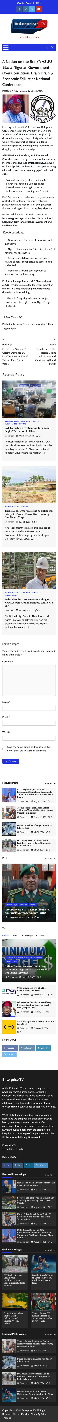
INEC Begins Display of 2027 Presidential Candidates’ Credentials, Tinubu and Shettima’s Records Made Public (35, 793)
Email (6, 717)
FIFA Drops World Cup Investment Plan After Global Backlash (36, 1184)
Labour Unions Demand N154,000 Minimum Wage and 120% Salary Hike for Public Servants (27, 969)
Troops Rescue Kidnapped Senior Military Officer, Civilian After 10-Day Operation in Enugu (35, 810)
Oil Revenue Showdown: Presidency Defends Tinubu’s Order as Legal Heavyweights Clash (34, 1005)
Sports (22, 424)
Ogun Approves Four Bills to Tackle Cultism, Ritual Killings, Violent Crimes (14, 1318)
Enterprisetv (37, 90)
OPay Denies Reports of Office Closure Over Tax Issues (31, 989)
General (36, 421)
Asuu (13, 328)
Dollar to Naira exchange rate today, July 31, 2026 (34, 826)
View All (48, 783)
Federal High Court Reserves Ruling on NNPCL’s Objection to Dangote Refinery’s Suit (29, 602)
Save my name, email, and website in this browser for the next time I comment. (28, 748)
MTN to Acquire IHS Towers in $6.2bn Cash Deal (35, 1022)
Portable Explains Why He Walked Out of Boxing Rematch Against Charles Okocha (35, 1200)
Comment (8, 661)
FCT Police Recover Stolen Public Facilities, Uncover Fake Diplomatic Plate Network (34, 843)
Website (6, 732)
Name (6, 702)
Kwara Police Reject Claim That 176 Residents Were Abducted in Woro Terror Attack (34, 1217)
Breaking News (21, 324)
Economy (40, 935)
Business (6, 935)
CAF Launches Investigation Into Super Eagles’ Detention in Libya (28, 429)
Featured (25, 421)
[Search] (51, 47)
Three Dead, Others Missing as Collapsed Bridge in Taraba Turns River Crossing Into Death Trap (29, 514)
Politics (49, 324)
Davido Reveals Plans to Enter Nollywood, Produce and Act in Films (42, 1279)
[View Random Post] (46, 47)
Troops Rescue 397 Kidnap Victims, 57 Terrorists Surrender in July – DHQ (27, 911)
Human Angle (37, 324)
